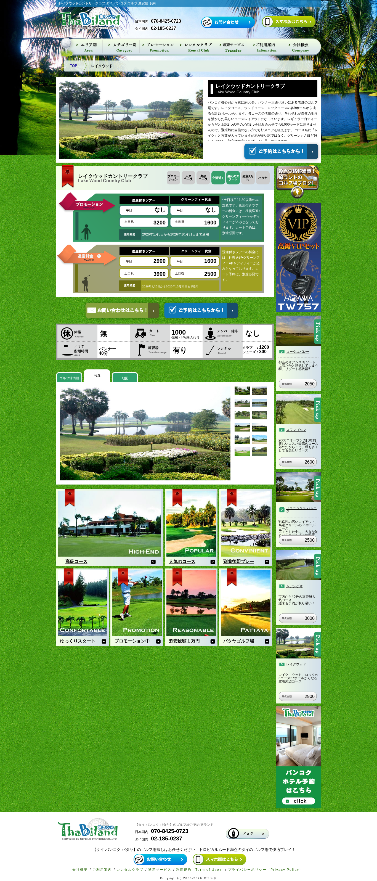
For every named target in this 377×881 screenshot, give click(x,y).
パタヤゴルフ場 (238, 641)
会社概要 (80, 870)
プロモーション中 (132, 641)
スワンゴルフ (296, 430)
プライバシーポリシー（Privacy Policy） (265, 870)
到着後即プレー (238, 561)
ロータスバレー (297, 352)
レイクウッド (296, 664)
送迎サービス (159, 870)
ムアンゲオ (294, 586)
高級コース (76, 561)
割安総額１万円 (184, 641)
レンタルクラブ (130, 870)
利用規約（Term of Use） (199, 870)
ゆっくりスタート (77, 641)
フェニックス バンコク (301, 509)
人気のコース (182, 561)
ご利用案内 (102, 870)
